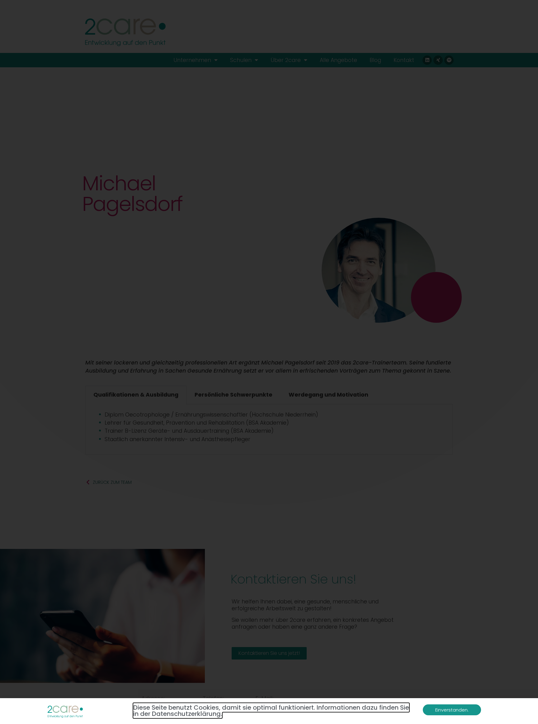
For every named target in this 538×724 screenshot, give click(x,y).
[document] (269, 362)
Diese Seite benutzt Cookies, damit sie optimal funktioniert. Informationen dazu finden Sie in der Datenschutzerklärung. (271, 710)
